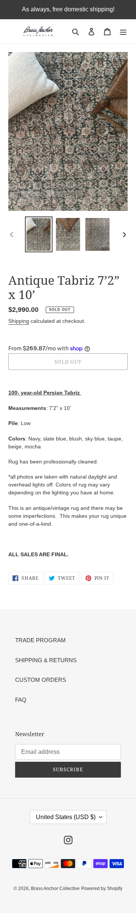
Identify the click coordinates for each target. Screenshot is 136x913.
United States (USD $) (66, 817)
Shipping (18, 321)
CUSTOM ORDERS (40, 680)
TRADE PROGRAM (40, 640)
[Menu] (123, 31)
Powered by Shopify (101, 888)
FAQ (20, 700)
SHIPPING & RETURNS (46, 660)
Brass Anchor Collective (55, 888)
